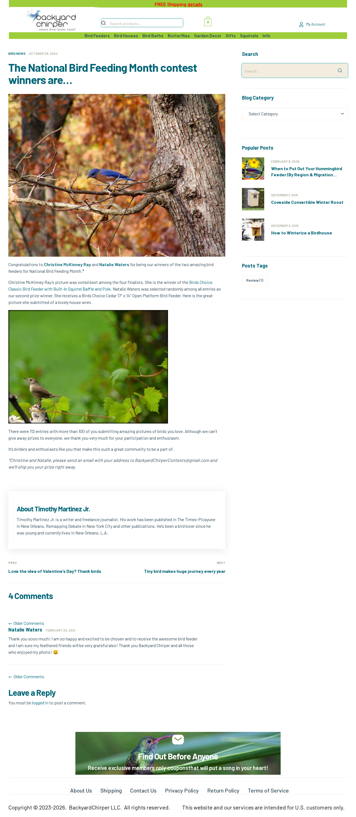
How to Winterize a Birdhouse (301, 232)
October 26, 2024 (43, 53)
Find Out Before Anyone (178, 756)
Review (254, 280)
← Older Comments (26, 623)
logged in (40, 702)
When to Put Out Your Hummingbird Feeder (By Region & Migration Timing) (306, 174)
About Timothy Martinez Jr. (53, 509)
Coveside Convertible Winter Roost (307, 202)
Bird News (17, 53)
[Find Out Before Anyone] (178, 739)
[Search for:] (295, 70)
